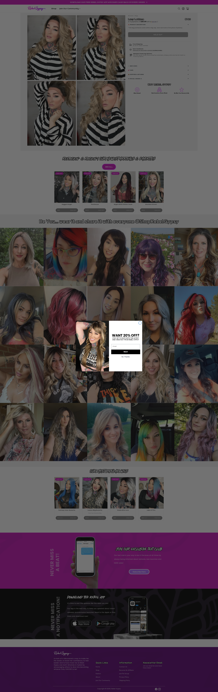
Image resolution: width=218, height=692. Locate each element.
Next (126, 352)
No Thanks (126, 356)
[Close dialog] (140, 322)
